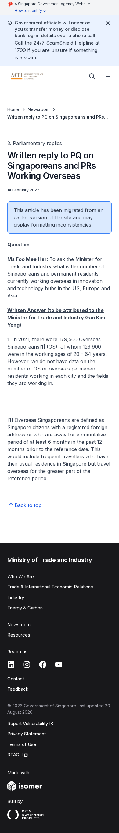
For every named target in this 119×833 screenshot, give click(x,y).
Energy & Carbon (25, 608)
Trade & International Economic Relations (50, 587)
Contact (15, 679)
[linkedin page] (11, 664)
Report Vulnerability (27, 723)
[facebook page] (42, 664)
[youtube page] (58, 664)
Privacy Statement (26, 734)
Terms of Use (21, 744)
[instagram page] (27, 664)
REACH (15, 755)
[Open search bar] (92, 76)
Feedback (17, 689)
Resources (18, 635)
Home (13, 109)
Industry (15, 597)
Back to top (28, 505)
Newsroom (38, 109)
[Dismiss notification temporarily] (108, 23)
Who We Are (20, 576)
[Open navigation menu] (108, 76)
